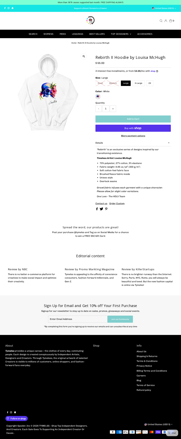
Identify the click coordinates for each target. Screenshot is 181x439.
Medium (113, 83)
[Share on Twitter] (102, 209)
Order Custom (117, 203)
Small (100, 83)
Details (99, 142)
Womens (48, 34)
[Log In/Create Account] (165, 21)
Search (33, 34)
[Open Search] (161, 21)
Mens (63, 34)
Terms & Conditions (147, 361)
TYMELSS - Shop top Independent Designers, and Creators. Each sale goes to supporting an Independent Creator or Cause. (46, 429)
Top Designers (120, 34)
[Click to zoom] (84, 56)
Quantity (100, 102)
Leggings (77, 34)
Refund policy (144, 390)
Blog (139, 380)
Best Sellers (97, 34)
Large (126, 83)
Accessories (144, 34)
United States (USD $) (164, 8)
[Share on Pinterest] (106, 209)
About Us (141, 351)
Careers (141, 375)
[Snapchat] (12, 8)
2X (149, 83)
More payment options (133, 135)
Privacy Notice (144, 366)
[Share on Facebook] (97, 209)
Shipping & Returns (147, 356)
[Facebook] (5, 8)
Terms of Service (146, 385)
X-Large (138, 83)
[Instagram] (8, 8)
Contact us (101, 203)
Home (73, 43)
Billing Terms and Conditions (152, 370)
